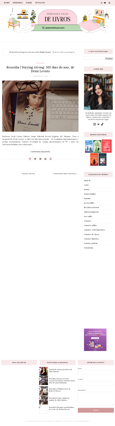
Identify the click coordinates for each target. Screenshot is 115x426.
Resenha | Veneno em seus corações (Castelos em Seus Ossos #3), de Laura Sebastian (62, 381)
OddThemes (83, 421)
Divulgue (40, 3)
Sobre (29, 3)
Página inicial (28, 173)
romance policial (90, 243)
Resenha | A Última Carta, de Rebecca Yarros (59, 390)
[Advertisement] (98, 289)
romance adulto (90, 225)
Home (7, 3)
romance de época (91, 234)
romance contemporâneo (94, 230)
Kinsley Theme (53, 421)
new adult (88, 216)
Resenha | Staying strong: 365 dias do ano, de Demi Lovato (40, 69)
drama (86, 189)
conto (86, 185)
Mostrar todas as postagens (63, 52)
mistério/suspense (91, 212)
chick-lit (87, 180)
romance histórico (91, 239)
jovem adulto (89, 203)
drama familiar (90, 194)
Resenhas (18, 3)
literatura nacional (91, 207)
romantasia (88, 248)
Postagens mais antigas (64, 173)
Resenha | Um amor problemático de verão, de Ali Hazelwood (61, 408)
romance (87, 221)
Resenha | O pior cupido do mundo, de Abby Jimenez (59, 399)
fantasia (87, 198)
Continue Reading (40, 152)
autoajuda (40, 63)
